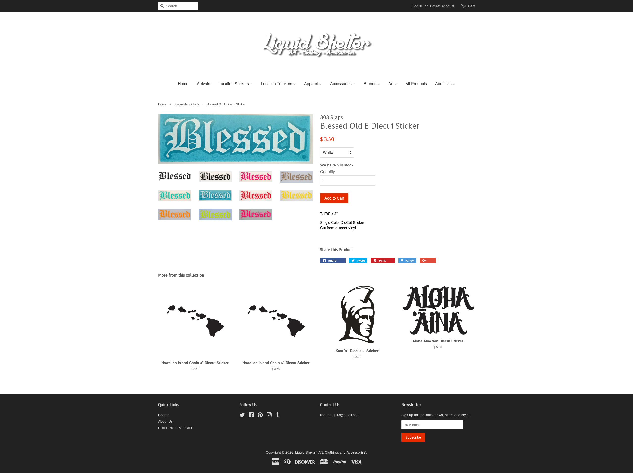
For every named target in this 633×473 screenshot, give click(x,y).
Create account (442, 5)
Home (183, 83)
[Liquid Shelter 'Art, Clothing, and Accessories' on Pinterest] (260, 415)
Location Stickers (234, 83)
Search (163, 414)
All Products (416, 83)
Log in (417, 5)
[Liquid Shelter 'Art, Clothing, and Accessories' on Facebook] (251, 415)
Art (391, 83)
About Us (443, 83)
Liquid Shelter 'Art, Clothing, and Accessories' (330, 452)
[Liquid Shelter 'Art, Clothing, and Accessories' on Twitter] (242, 415)
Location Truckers (277, 83)
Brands (370, 83)
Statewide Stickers (186, 104)
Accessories (341, 83)
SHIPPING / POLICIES (175, 427)
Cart (471, 5)
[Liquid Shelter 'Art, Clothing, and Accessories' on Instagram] (269, 415)
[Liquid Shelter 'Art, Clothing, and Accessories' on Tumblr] (278, 415)
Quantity (327, 171)
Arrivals (203, 83)
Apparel (311, 83)
